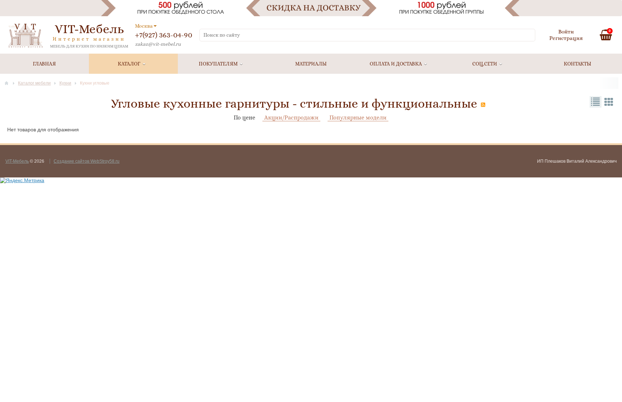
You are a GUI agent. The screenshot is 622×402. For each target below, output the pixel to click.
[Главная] (6, 83)
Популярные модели (358, 117)
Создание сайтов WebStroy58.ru (87, 161)
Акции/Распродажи (291, 117)
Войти (566, 31)
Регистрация (566, 38)
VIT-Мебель (17, 161)
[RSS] (483, 105)
